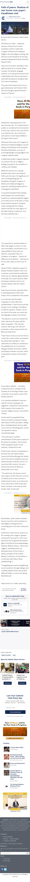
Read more (8, 683)
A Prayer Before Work (16, 747)
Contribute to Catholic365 (10, 841)
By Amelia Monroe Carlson (16, 760)
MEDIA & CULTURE (6, 655)
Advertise (6, 838)
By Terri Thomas (14, 781)
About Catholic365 (8, 836)
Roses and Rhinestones (17, 763)
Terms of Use (7, 858)
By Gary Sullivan (14, 787)
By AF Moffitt (13, 765)
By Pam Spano (13, 749)
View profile (17, 18)
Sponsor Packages (14, 838)
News (14, 655)
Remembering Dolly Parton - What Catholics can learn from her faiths (17, 756)
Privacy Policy (7, 860)
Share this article (23, 589)
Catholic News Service (14, 16)
